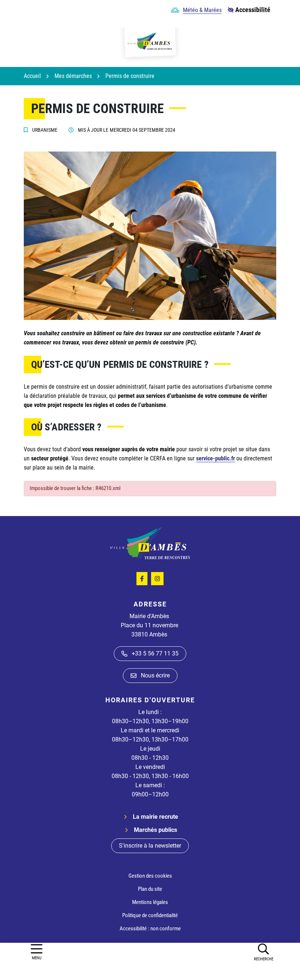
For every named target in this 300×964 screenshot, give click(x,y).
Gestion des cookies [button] (150, 876)
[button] (263, 952)
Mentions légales (150, 902)
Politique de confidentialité (150, 915)
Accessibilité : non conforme (150, 928)
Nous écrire (155, 675)
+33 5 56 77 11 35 (155, 653)
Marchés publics (155, 829)
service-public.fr (215, 458)
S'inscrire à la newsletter (150, 845)
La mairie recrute (155, 816)
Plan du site (150, 889)
